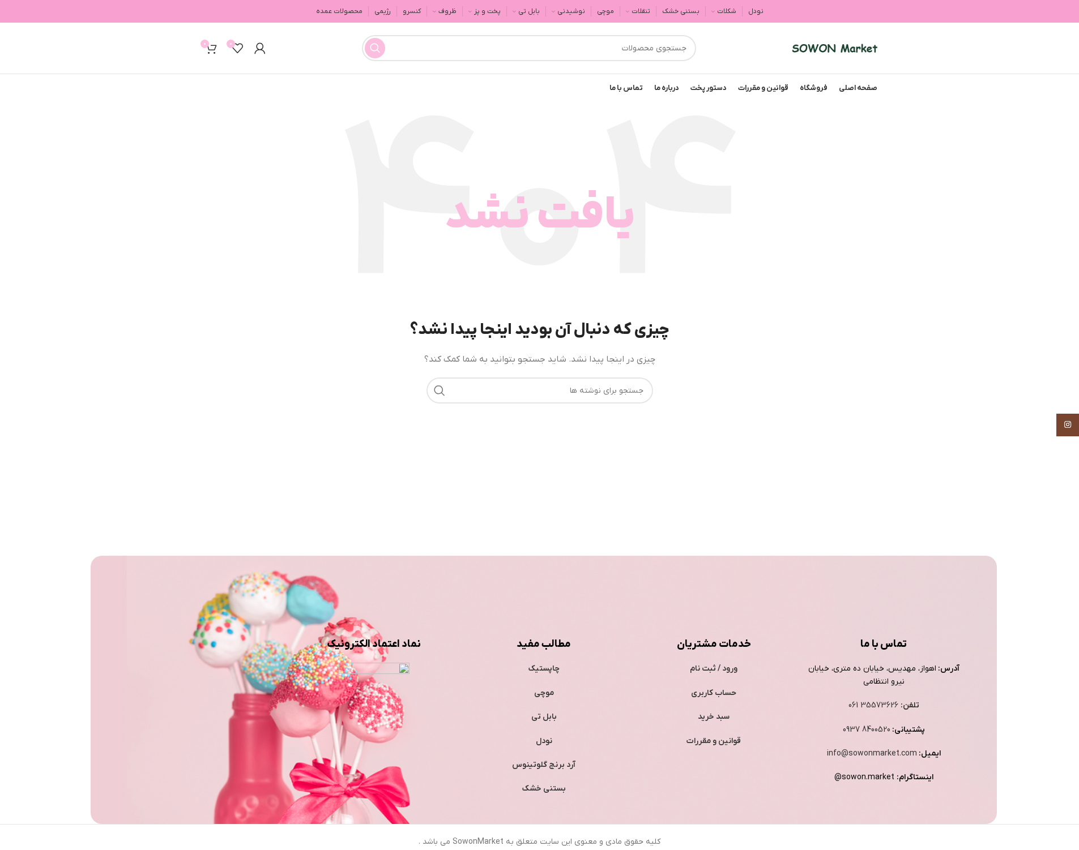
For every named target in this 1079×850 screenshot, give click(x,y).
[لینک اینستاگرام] (1067, 425)
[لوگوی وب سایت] (834, 47)
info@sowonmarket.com (872, 753)
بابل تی (544, 716)
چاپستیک (544, 668)
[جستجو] (375, 48)
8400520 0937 (866, 729)
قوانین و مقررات (713, 741)
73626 (887, 705)
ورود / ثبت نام (713, 668)
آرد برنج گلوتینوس (543, 764)
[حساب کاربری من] (260, 48)
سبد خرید (714, 716)
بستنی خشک (544, 788)
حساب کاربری (713, 693)
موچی (544, 693)
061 (854, 705)
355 (868, 705)
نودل (544, 741)
